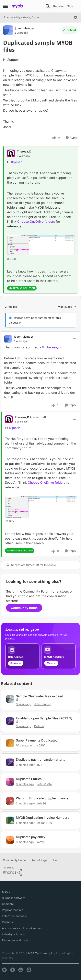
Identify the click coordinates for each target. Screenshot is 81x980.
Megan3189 (44, 822)
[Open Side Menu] (5, 6)
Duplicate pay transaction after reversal (39, 760)
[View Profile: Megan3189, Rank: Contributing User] (10, 820)
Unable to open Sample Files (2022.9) (44, 718)
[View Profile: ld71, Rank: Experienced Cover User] (10, 762)
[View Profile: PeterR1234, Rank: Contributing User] (10, 782)
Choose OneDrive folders (36, 221)
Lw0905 (40, 745)
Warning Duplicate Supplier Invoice (42, 798)
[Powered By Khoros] (40, 871)
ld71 (39, 764)
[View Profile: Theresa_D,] (11, 153)
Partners (7, 922)
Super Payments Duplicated (37, 740)
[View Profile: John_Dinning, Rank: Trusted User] (10, 699)
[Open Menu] (75, 17)
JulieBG (41, 803)
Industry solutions (13, 934)
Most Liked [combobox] (67, 307)
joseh (18, 28)
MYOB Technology (38, 953)
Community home (24, 608)
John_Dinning (42, 704)
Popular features (12, 910)
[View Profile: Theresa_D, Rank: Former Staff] (9, 419)
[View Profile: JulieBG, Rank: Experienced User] (10, 801)
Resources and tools (15, 940)
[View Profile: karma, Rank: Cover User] (10, 840)
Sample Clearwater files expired (39, 696)
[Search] (47, 6)
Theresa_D (24, 151)
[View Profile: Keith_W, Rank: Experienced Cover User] (10, 721)
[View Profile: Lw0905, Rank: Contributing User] (10, 743)
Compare (8, 904)
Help (56, 860)
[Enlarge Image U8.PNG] (41, 245)
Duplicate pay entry (30, 837)
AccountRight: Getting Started (23, 17)
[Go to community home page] (17, 6)
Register (58, 6)
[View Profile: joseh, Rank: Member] (8, 30)
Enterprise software (14, 916)
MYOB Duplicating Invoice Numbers (42, 818)
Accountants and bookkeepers (21, 928)
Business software (13, 897)
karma (41, 842)
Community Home (14, 860)
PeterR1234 (44, 784)
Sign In (71, 6)
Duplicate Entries (29, 779)
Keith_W (39, 726)
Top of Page (39, 860)
